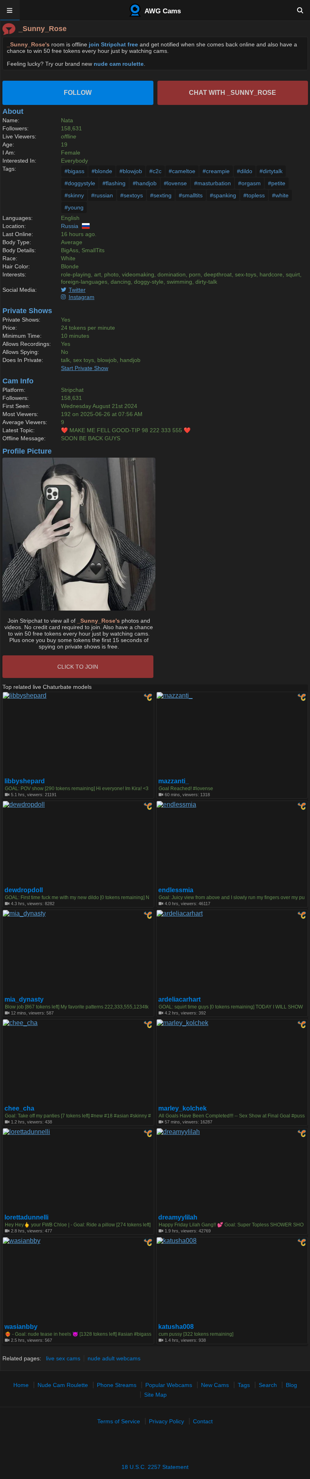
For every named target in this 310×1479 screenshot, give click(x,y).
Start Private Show (84, 368)
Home (21, 1385)
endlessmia (175, 890)
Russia (69, 226)
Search (268, 1385)
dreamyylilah (177, 1217)
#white (280, 195)
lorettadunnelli (26, 1217)
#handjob (145, 183)
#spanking (223, 195)
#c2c (155, 171)
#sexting (161, 195)
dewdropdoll (23, 890)
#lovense (175, 183)
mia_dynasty (24, 999)
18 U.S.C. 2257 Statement (155, 1467)
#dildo (244, 171)
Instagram (81, 297)
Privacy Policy (166, 1421)
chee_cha (19, 1108)
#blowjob (130, 171)
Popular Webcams (168, 1385)
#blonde (102, 171)
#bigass (74, 171)
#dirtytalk (271, 171)
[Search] (300, 10)
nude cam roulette (119, 64)
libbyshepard (24, 781)
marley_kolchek (182, 1108)
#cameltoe (182, 171)
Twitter (77, 290)
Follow (78, 92)
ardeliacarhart (179, 999)
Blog (291, 1385)
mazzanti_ (173, 781)
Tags (244, 1385)
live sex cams (63, 1358)
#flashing (114, 183)
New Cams (215, 1385)
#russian (102, 195)
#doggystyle (80, 183)
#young (74, 207)
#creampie (216, 171)
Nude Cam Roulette (63, 1385)
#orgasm (249, 183)
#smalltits (191, 195)
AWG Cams (162, 11)
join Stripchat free (113, 44)
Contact (203, 1421)
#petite (276, 183)
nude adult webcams (114, 1358)
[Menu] (10, 10)
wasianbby (21, 1327)
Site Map (155, 1394)
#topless (254, 195)
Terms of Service (118, 1421)
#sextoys (131, 195)
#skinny (74, 195)
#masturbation (212, 183)
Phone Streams (116, 1385)
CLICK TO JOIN (77, 666)
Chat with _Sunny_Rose (232, 92)
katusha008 (176, 1327)
